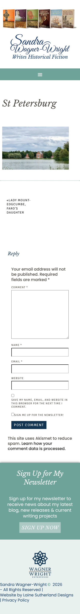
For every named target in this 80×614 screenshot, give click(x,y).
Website (17, 378)
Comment (19, 287)
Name (16, 345)
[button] (40, 74)
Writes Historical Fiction (40, 57)
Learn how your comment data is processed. (37, 446)
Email (16, 361)
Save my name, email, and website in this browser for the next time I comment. (39, 403)
